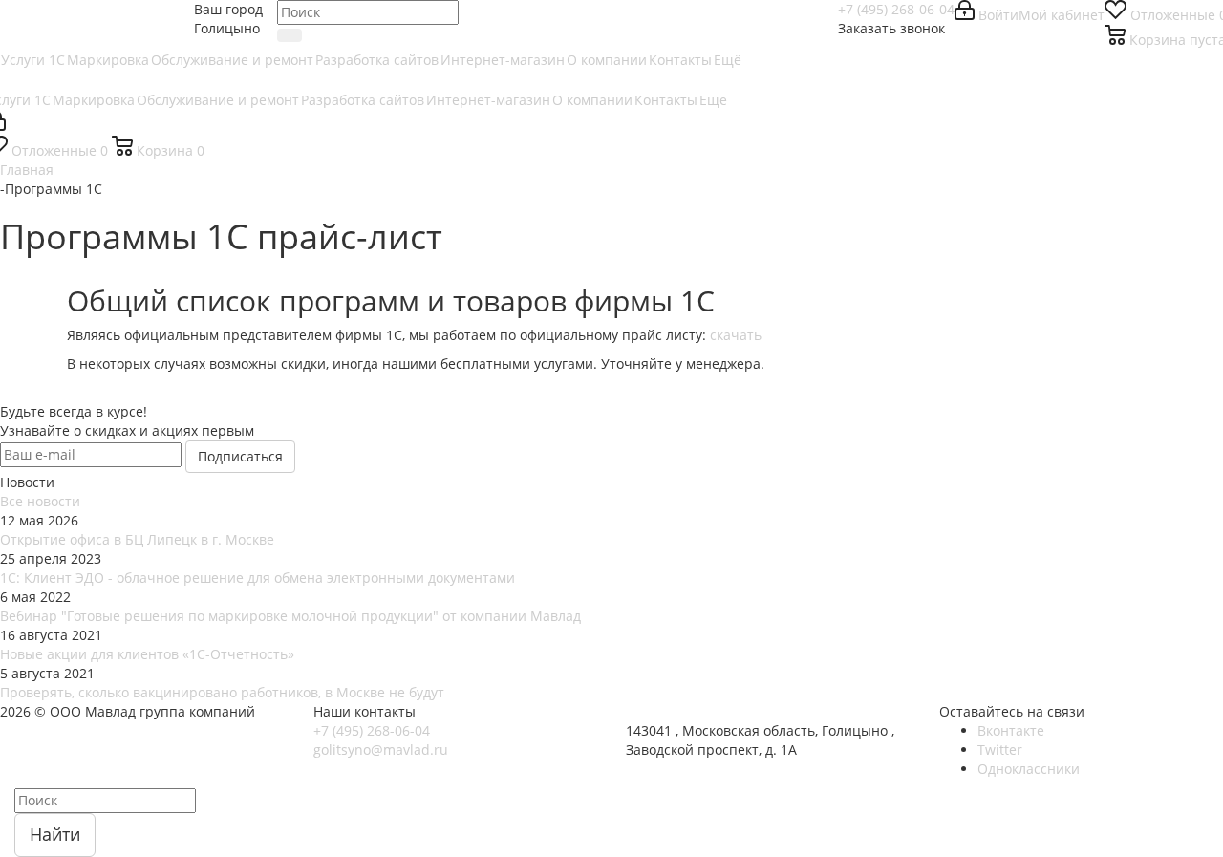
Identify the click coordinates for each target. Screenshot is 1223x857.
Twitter (999, 749)
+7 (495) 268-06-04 (896, 9)
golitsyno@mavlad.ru (380, 749)
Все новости (40, 501)
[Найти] (289, 35)
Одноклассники (1028, 769)
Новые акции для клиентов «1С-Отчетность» (147, 654)
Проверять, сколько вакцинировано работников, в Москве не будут (222, 692)
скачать (736, 335)
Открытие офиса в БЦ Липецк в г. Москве (137, 539)
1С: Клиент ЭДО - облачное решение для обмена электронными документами (257, 577)
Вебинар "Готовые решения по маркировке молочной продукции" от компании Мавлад (290, 616)
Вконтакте (1010, 730)
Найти (55, 834)
